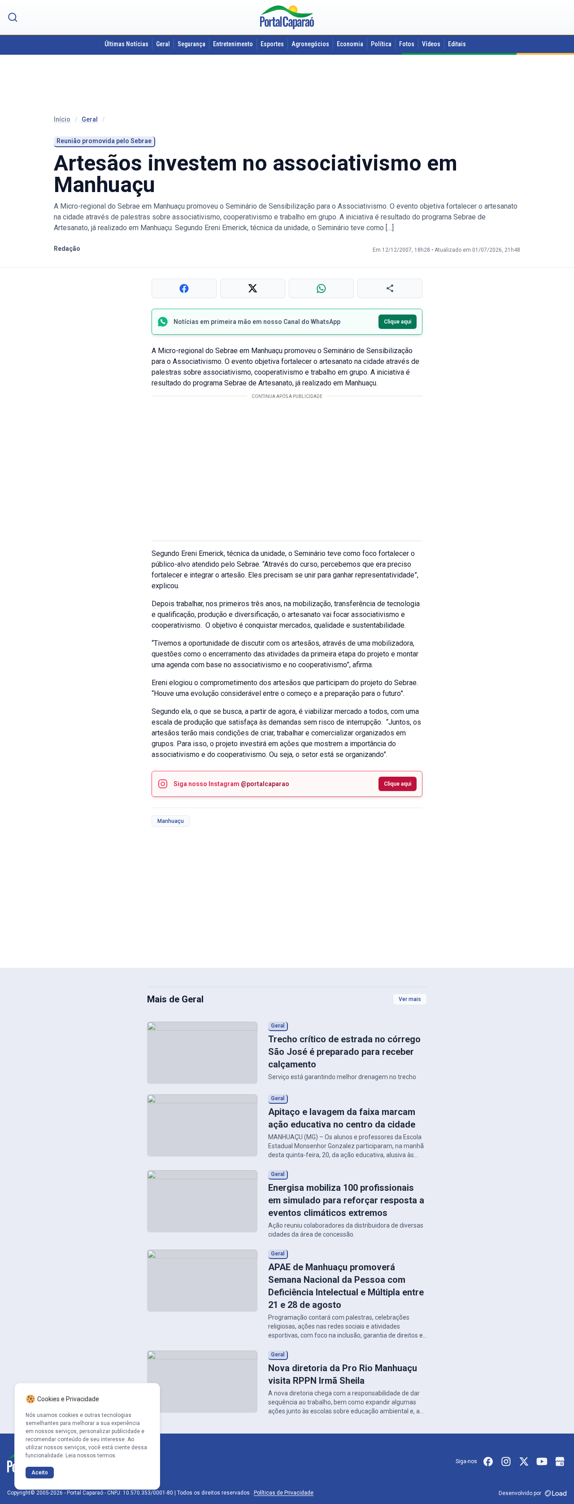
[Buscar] (12, 17)
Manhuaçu (170, 821)
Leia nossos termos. (91, 1455)
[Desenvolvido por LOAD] (556, 1493)
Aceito (39, 1472)
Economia (350, 44)
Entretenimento (233, 44)
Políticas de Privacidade (283, 1493)
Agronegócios (310, 44)
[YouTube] (542, 1461)
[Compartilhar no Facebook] (184, 288)
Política (381, 44)
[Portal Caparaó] (287, 17)
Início (62, 119)
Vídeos (431, 44)
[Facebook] (488, 1461)
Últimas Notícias (126, 44)
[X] (524, 1461)
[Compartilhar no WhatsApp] (321, 288)
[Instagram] (506, 1461)
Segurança (191, 44)
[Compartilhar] (389, 288)
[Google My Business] (559, 1461)
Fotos (406, 44)
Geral (163, 44)
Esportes (272, 44)
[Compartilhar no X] (252, 288)
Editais (457, 44)
